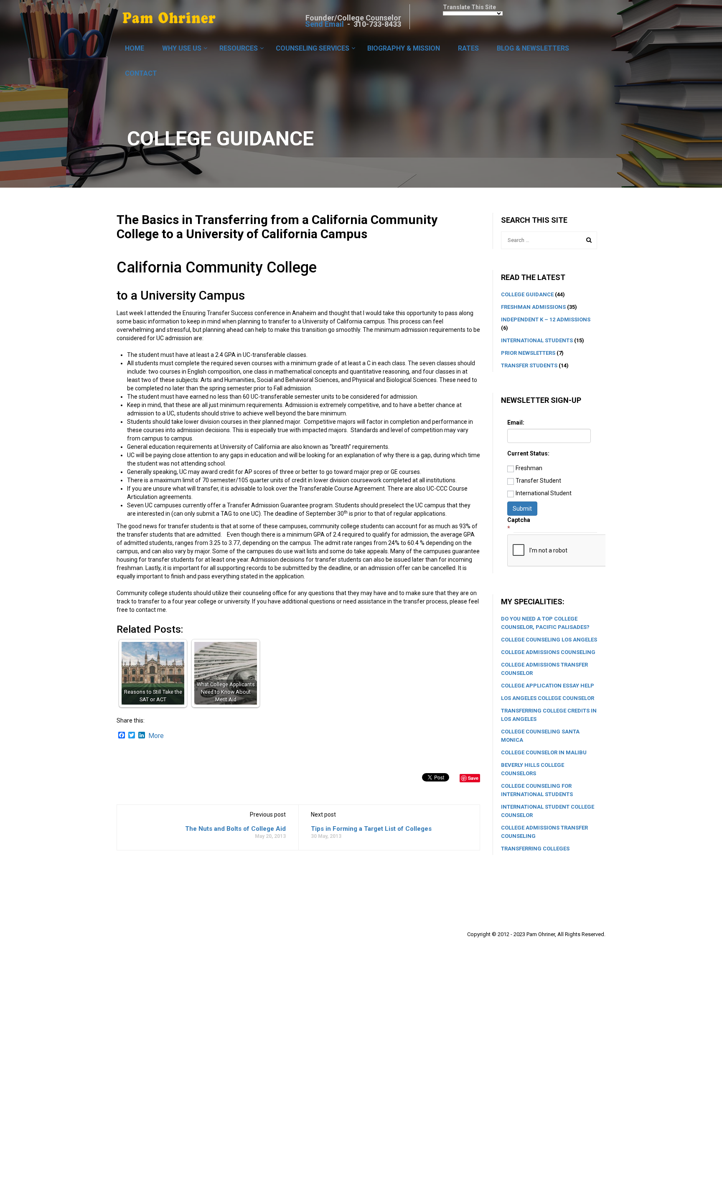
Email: (515, 422)
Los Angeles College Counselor (547, 698)
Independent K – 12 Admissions (545, 319)
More (156, 736)
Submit (522, 508)
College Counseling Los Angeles (549, 639)
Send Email (324, 24)
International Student (544, 493)
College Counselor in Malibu (544, 752)
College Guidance (527, 294)
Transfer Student (538, 480)
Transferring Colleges (535, 848)
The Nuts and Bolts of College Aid (235, 828)
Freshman (529, 468)
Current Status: (528, 453)
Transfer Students (529, 365)
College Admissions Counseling (548, 652)
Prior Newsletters (528, 353)
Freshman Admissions (533, 307)
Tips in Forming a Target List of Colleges (371, 828)
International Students (537, 340)
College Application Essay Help (547, 685)
